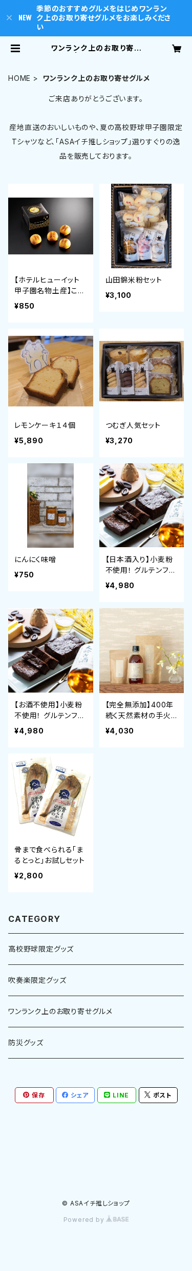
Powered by (84, 1219)
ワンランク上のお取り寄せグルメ (60, 1011)
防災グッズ (26, 1042)
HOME (19, 78)
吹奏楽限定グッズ (37, 980)
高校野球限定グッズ (41, 948)
